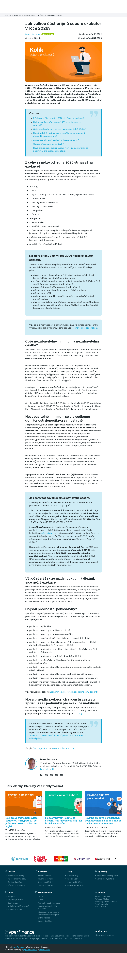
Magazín (11, 896)
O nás (40, 899)
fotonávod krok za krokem (84, 327)
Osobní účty (72, 875)
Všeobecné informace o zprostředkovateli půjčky (48, 913)
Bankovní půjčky (15, 882)
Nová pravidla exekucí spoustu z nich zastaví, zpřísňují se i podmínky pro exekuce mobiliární (61, 149)
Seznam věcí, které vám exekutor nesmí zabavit (73, 691)
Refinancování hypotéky (107, 875)
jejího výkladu (47, 533)
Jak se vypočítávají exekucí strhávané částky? (56, 140)
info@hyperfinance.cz (104, 935)
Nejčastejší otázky (15, 899)
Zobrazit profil (47, 769)
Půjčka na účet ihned (17, 885)
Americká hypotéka (105, 879)
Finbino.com (44, 949)
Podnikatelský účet (75, 885)
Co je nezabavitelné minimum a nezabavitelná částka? (59, 129)
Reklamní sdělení (45, 921)
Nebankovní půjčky (16, 875)
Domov (8, 15)
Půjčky (58, 827)
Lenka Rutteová (32, 34)
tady (80, 713)
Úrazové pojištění (45, 882)
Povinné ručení (44, 875)
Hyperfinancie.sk (30, 949)
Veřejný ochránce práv (63, 748)
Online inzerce (44, 918)
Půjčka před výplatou (17, 879)
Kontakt (41, 896)
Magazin (17, 15)
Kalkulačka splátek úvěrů (18, 906)
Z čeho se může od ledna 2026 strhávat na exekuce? (58, 118)
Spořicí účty (72, 879)
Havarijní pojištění (45, 879)
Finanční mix (47, 34)
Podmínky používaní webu (49, 903)
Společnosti (13, 903)
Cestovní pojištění (45, 885)
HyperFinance (18, 947)
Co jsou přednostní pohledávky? (48, 144)
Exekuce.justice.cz (41, 748)
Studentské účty (74, 882)
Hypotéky (21, 830)
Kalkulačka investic (16, 909)
